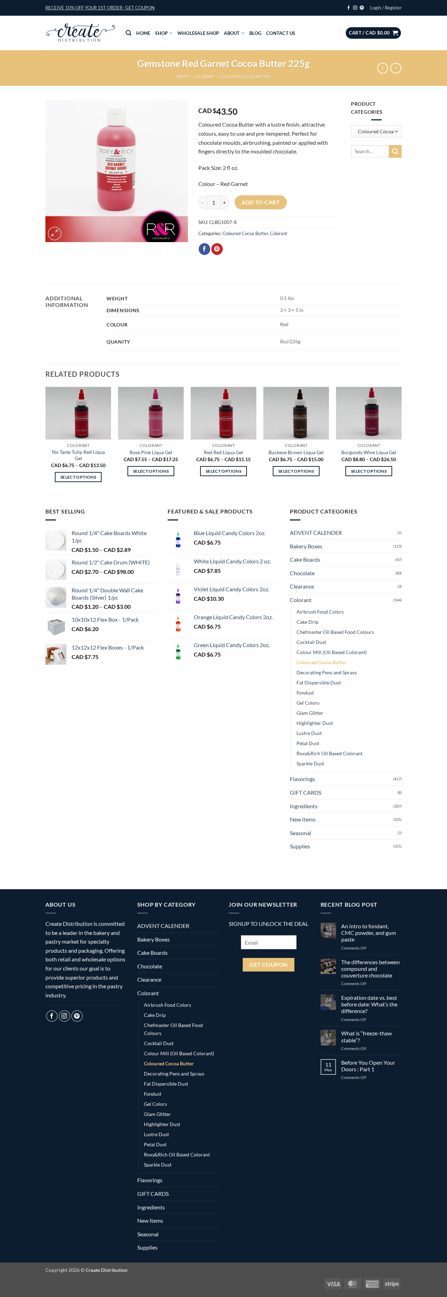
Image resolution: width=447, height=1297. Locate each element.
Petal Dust (307, 743)
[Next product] (382, 68)
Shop (161, 33)
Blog (255, 33)
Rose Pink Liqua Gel (151, 452)
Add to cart (260, 202)
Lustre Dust (309, 733)
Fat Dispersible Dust (318, 682)
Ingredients (303, 806)
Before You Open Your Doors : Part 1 (368, 1065)
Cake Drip (307, 622)
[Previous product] (395, 68)
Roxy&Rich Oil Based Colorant (329, 753)
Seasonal (300, 833)
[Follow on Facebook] (348, 8)
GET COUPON (268, 964)
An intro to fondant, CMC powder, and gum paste (368, 933)
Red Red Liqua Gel (223, 452)
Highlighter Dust (314, 723)
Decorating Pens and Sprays (326, 672)
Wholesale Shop (198, 33)
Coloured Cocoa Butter (244, 76)
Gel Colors (308, 703)
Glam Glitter (309, 713)
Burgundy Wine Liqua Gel (368, 452)
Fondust (305, 693)
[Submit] (395, 151)
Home (143, 33)
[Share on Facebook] (204, 249)
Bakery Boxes (306, 546)
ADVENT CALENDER (316, 532)
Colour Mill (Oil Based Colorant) (331, 652)
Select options (78, 477)
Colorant (203, 76)
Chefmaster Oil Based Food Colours (335, 632)
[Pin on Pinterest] (217, 249)
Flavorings (302, 778)
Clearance (302, 586)
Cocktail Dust (311, 642)
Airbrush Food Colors (320, 612)
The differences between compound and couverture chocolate (370, 969)
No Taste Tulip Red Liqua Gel (78, 455)
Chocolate (302, 573)
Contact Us (280, 33)
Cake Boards (305, 559)
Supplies (300, 846)
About (232, 33)
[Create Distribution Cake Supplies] (80, 33)
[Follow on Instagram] (355, 8)
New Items (303, 819)
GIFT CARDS (305, 792)
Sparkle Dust (310, 763)
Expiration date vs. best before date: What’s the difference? (369, 1004)
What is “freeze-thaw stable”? (366, 1036)
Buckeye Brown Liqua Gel (296, 452)
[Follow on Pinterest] (362, 8)
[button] (100, 7)
